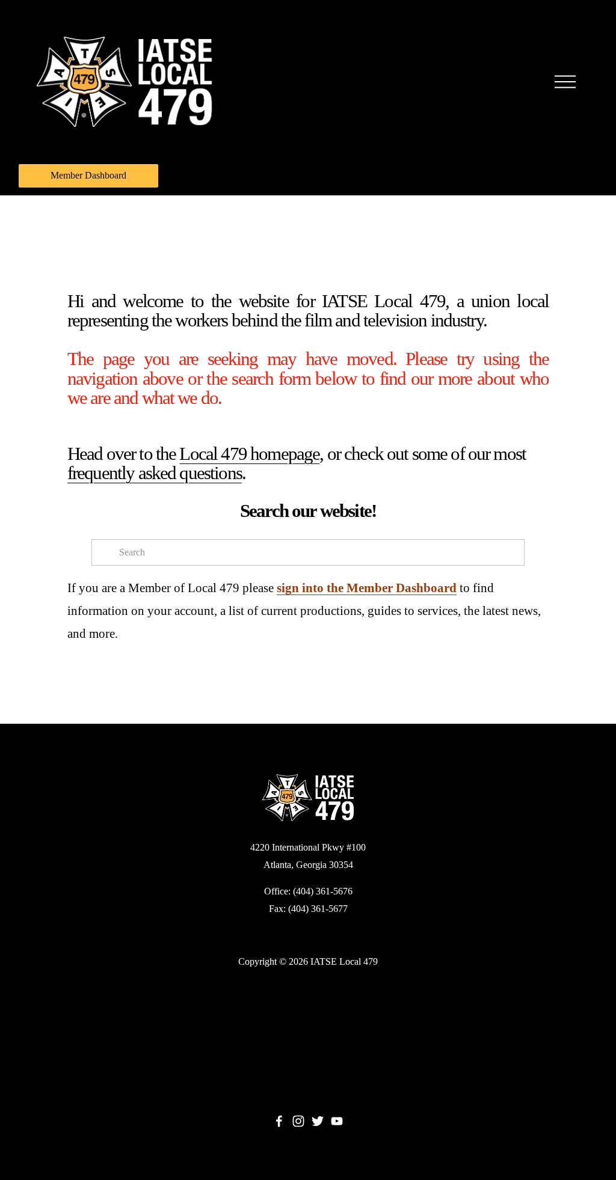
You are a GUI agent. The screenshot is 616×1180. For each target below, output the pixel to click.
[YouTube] (337, 1121)
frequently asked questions (154, 473)
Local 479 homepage (249, 454)
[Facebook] (279, 1121)
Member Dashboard (88, 175)
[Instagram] (298, 1121)
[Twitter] (318, 1121)
